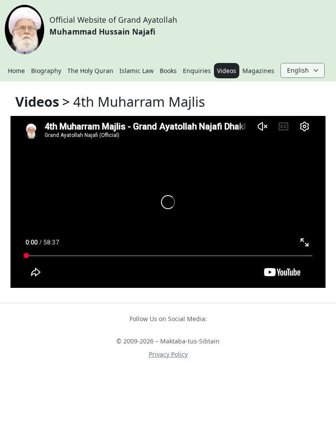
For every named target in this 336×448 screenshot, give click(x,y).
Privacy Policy (168, 354)
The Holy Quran (90, 70)
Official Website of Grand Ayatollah (113, 25)
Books (168, 70)
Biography (46, 70)
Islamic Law (136, 70)
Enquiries (197, 70)
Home (16, 70)
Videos (226, 70)
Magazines (258, 70)
